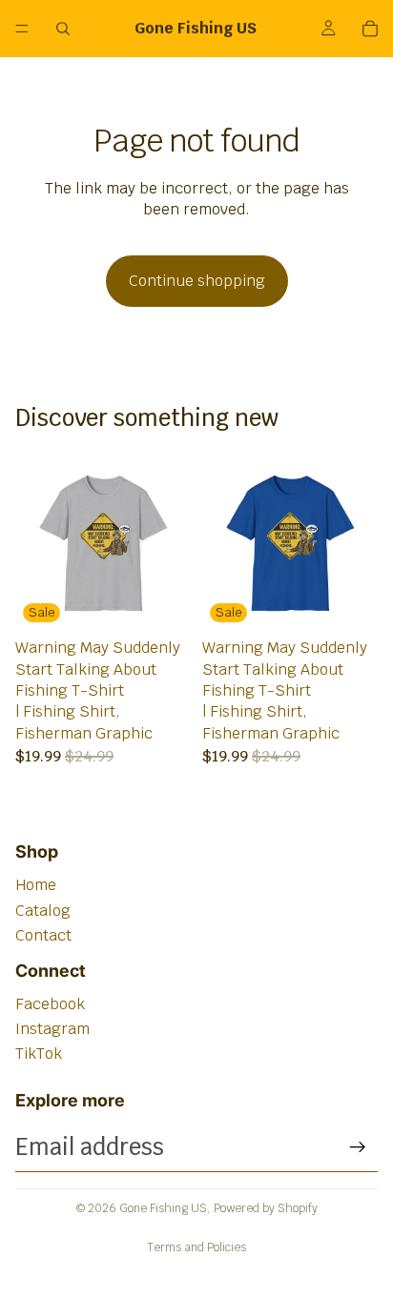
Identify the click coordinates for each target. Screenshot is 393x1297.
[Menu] (22, 29)
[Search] (63, 29)
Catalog (43, 911)
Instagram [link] (52, 1029)
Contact (43, 935)
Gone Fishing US (163, 1208)
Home (35, 885)
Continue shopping (197, 281)
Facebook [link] (50, 1004)
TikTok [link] (38, 1054)
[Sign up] (358, 1147)
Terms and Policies (196, 1247)
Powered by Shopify (266, 1208)
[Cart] (370, 29)
